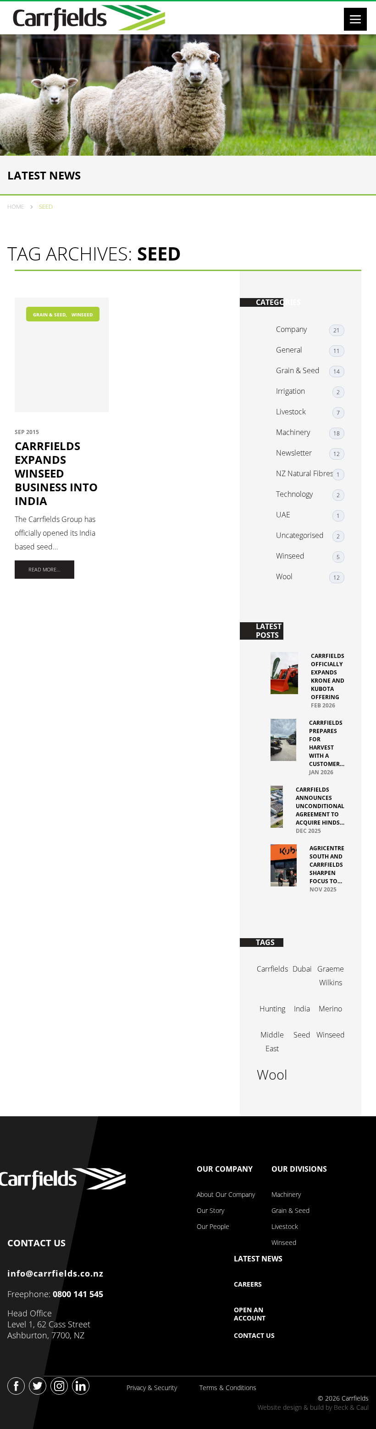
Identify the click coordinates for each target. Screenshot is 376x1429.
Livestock (291, 412)
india (302, 1009)
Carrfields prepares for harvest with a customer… (326, 743)
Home (15, 206)
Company (291, 329)
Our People (213, 1227)
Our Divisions (299, 1169)
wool (272, 1074)
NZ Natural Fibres (304, 473)
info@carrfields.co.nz (55, 1273)
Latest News (258, 1259)
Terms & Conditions (227, 1388)
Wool (284, 576)
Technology (294, 494)
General (289, 350)
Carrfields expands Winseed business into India (56, 473)
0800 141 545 (78, 1293)
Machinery (293, 432)
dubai (302, 969)
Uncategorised (300, 535)
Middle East (272, 1042)
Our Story (210, 1210)
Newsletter (294, 453)
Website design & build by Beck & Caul (313, 1407)
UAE (283, 515)
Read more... (44, 569)
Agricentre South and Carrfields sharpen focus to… (327, 864)
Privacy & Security (152, 1388)
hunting (272, 1009)
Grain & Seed (49, 314)
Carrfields (272, 969)
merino (330, 1009)
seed (301, 1035)
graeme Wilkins (330, 976)
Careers (248, 1284)
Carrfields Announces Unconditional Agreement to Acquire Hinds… (320, 806)
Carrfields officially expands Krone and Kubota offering (327, 676)
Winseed (82, 314)
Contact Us (254, 1335)
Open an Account (249, 1314)
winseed (330, 1035)
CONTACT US (36, 1241)
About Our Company (226, 1194)
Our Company (225, 1169)
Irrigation (290, 391)
